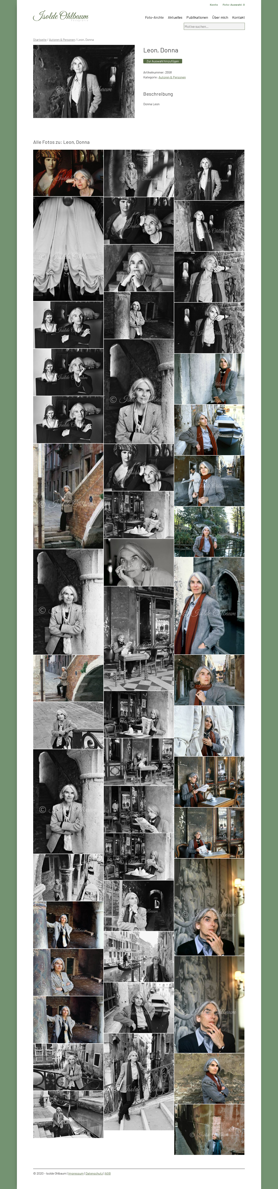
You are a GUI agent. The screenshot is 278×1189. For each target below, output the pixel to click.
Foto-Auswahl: (234, 4)
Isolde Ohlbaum (60, 16)
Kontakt (238, 17)
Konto (214, 4)
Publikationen (197, 17)
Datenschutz (94, 1173)
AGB (108, 1173)
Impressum (76, 1173)
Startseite (40, 39)
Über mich (220, 17)
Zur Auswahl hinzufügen (163, 61)
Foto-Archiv (154, 17)
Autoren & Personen (62, 39)
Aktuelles (175, 17)
